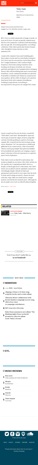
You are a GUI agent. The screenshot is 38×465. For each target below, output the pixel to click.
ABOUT (5, 442)
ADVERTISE (31, 442)
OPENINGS (17, 442)
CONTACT (11, 442)
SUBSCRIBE (24, 442)
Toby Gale (13, 186)
